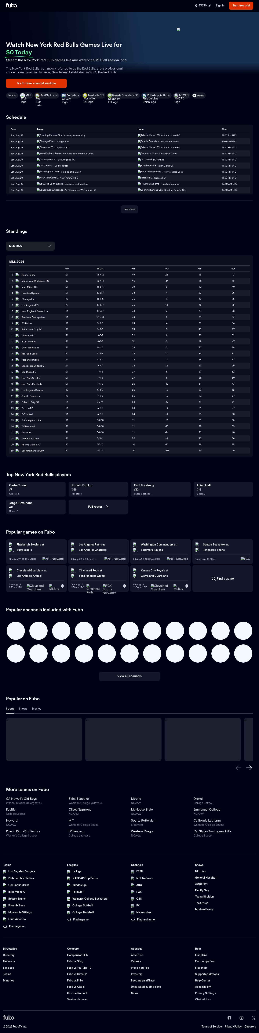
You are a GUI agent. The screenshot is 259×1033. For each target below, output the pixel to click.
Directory (250, 1026)
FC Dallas (27, 323)
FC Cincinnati (29, 341)
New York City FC (31, 377)
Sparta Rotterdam (143, 820)
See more (129, 209)
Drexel (198, 799)
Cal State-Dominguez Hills (212, 831)
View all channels (129, 676)
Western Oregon (143, 831)
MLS (28, 95)
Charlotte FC (28, 335)
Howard (12, 820)
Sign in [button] (220, 5)
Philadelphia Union (158, 95)
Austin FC (27, 432)
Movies (36, 708)
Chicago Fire (28, 299)
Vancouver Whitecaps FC (35, 280)
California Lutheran (207, 820)
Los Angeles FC (30, 305)
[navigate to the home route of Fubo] (11, 5)
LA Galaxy (73, 95)
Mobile (136, 799)
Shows (23, 708)
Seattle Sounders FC (125, 95)
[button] (238, 768)
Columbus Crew (30, 438)
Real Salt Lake (48, 95)
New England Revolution (35, 311)
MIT (71, 820)
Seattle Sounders (31, 396)
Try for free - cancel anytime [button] (36, 83)
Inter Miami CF (29, 287)
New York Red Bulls (32, 384)
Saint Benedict (79, 799)
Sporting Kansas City (33, 450)
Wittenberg (77, 831)
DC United (27, 414)
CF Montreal (28, 426)
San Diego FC (29, 371)
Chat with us (203, 999)
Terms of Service (212, 1026)
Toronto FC (27, 408)
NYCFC (184, 95)
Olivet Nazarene (80, 809)
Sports (10, 708)
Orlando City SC (30, 402)
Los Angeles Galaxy (32, 390)
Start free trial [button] (241, 5)
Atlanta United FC (31, 444)
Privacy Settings (205, 993)
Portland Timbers (30, 359)
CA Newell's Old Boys (21, 799)
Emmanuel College (207, 809)
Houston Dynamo (31, 293)
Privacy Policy (233, 1026)
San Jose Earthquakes (33, 317)
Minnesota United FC (33, 365)
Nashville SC (96, 95)
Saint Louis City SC (32, 329)
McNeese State (142, 809)
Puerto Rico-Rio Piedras (23, 831)
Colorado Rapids (30, 347)
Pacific (11, 809)
